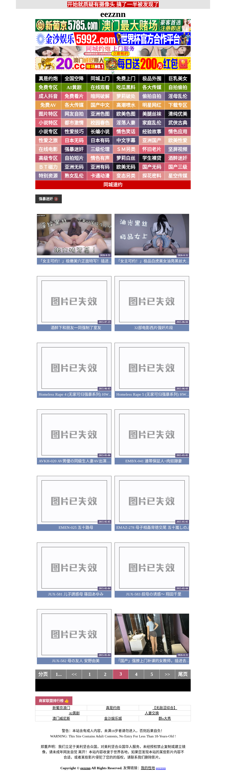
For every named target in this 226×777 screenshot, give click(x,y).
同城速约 (113, 184)
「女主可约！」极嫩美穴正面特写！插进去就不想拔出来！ (89, 261)
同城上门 (100, 78)
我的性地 (148, 768)
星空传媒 (177, 176)
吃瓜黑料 (125, 87)
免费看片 (74, 96)
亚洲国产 (151, 140)
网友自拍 (74, 114)
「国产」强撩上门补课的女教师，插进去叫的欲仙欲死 (163, 661)
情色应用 (177, 131)
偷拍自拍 (151, 96)
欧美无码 (125, 167)
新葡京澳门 (61, 708)
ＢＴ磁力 (48, 167)
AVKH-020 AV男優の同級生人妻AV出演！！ (76, 461)
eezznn (113, 14)
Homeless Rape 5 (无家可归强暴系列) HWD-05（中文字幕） (167, 394)
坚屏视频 (177, 149)
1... (59, 674)
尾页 (183, 674)
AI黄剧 (74, 87)
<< (74, 674)
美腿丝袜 (151, 114)
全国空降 (74, 78)
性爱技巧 (74, 131)
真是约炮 (48, 78)
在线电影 (48, 149)
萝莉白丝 (125, 158)
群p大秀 (165, 718)
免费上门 (125, 78)
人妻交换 (152, 713)
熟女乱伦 (74, 176)
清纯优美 (177, 114)
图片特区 (48, 114)
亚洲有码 (100, 167)
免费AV (48, 105)
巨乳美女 (177, 78)
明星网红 (151, 105)
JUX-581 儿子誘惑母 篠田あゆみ (75, 594)
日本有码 (100, 140)
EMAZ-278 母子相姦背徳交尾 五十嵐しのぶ (153, 527)
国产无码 (151, 167)
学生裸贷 (151, 158)
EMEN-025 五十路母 (76, 527)
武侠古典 (177, 123)
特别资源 (48, 176)
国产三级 (177, 167)
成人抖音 (48, 96)
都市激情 (74, 123)
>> (167, 674)
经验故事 (151, 131)
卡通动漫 (100, 176)
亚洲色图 (100, 114)
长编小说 (100, 131)
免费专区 (48, 87)
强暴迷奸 (74, 149)
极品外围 (151, 78)
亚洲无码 (74, 167)
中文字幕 (125, 140)
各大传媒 (151, 87)
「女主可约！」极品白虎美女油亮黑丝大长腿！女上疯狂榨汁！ (170, 261)
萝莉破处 (125, 96)
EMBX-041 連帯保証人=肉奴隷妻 (153, 461)
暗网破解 (100, 96)
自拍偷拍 (177, 87)
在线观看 (100, 87)
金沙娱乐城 (113, 718)
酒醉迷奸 (177, 158)
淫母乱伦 (177, 96)
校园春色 (100, 123)
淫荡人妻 (125, 123)
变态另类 (125, 176)
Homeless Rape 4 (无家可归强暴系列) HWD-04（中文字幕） (89, 394)
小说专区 (48, 131)
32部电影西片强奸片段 (153, 327)
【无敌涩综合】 (164, 708)
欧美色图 (125, 114)
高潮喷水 (125, 105)
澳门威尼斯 (61, 718)
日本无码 (74, 140)
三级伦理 (100, 149)
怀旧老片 (151, 149)
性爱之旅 (48, 140)
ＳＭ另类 (125, 149)
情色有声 (100, 158)
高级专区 (48, 158)
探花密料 (151, 176)
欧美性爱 (177, 140)
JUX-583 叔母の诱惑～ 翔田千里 (153, 594)
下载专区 (177, 105)
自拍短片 (74, 158)
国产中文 (100, 105)
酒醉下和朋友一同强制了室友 (76, 327)
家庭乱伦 (151, 123)
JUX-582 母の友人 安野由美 (76, 661)
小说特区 (48, 123)
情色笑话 (125, 131)
